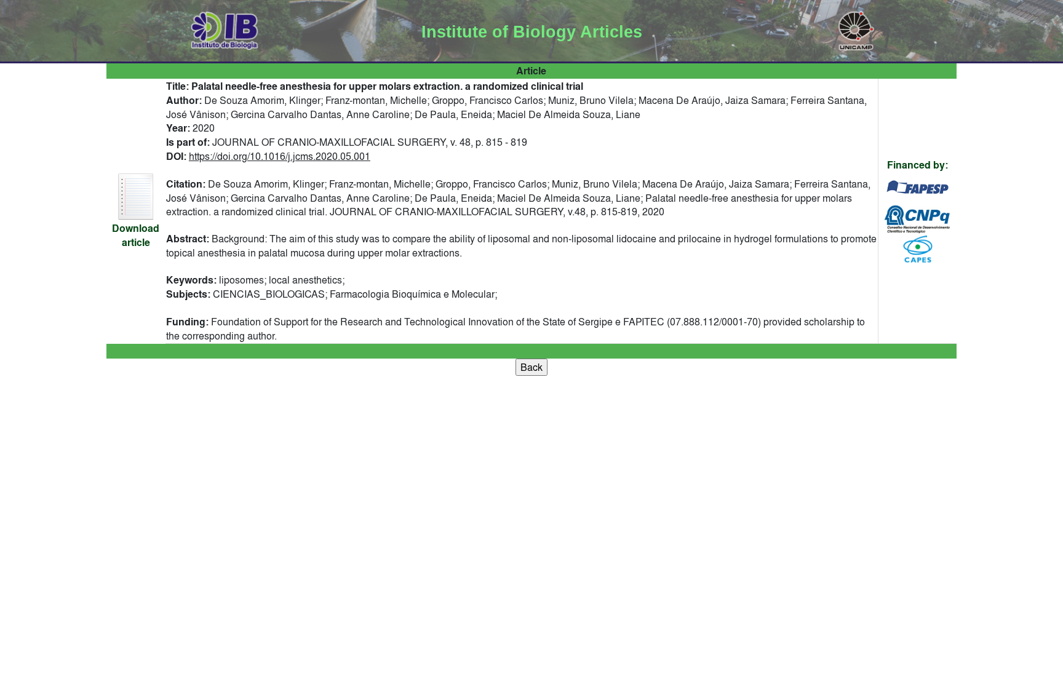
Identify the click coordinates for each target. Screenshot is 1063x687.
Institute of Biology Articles (531, 32)
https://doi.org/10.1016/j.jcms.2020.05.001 (279, 156)
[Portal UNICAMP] (856, 28)
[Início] (225, 28)
